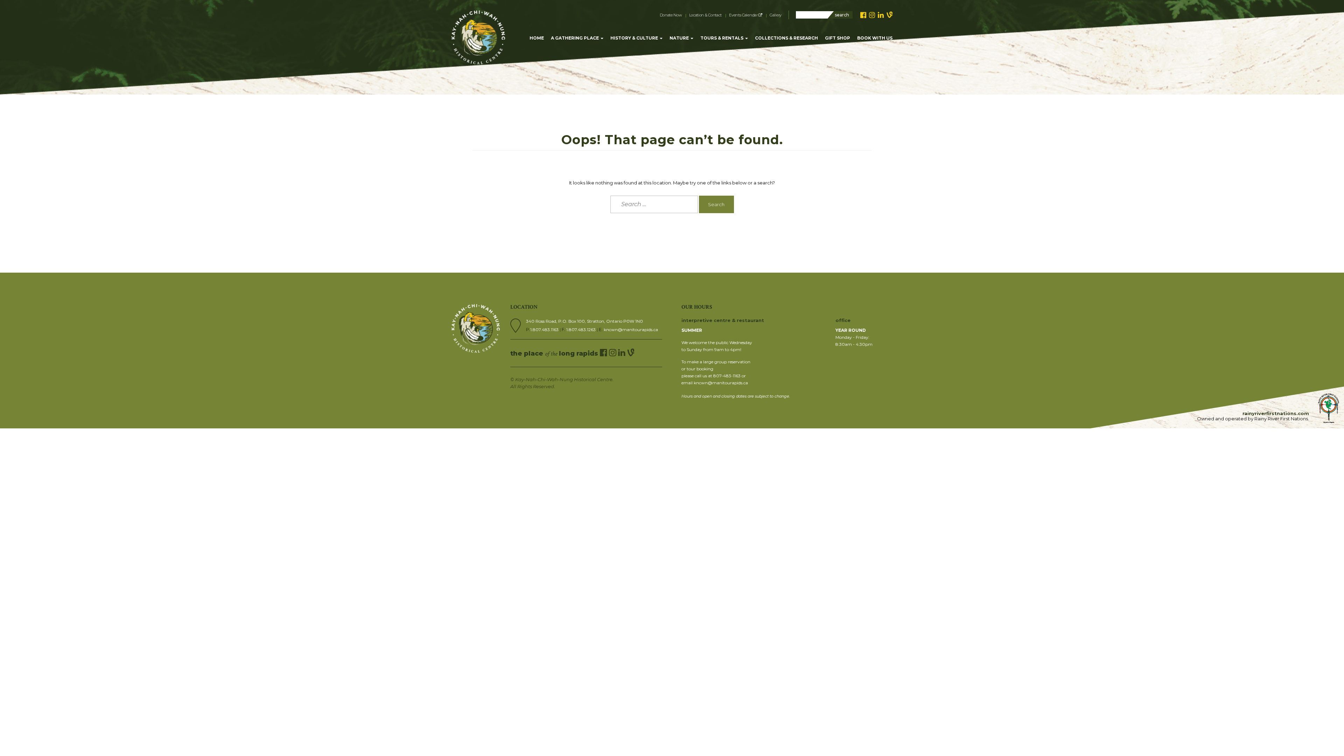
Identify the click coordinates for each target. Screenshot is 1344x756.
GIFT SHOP (837, 38)
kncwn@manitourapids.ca (631, 329)
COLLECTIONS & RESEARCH (786, 38)
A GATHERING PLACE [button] (575, 38)
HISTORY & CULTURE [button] (634, 38)
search (842, 15)
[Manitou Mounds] (478, 19)
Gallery (776, 15)
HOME (537, 38)
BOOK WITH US (874, 38)
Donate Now (671, 15)
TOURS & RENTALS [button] (722, 38)
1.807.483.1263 (581, 329)
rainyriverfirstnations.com (1275, 413)
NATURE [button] (680, 38)
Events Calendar (743, 15)
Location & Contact (705, 15)
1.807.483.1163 (545, 329)
